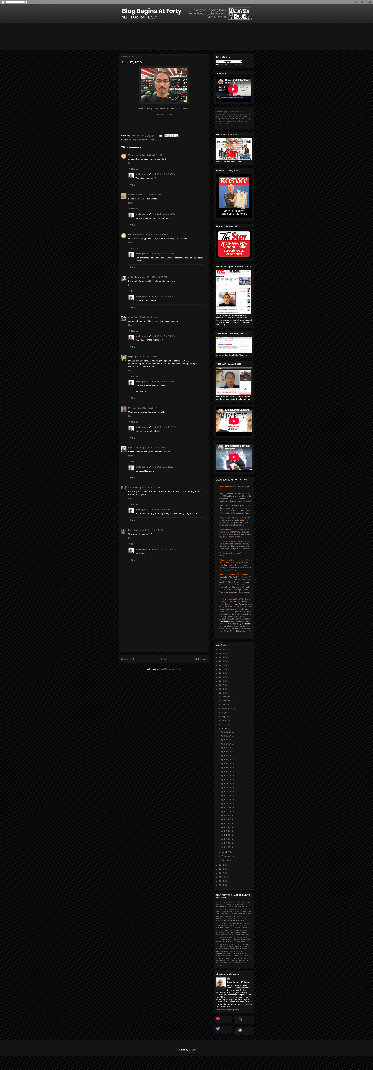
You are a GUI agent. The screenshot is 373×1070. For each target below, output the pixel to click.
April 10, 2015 (227, 811)
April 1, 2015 (227, 847)
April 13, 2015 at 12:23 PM (146, 357)
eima (130, 317)
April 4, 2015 (227, 835)
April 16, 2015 (227, 787)
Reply (130, 163)
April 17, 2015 (227, 783)
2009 (221, 885)
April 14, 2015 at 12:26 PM (164, 427)
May (224, 724)
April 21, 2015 (227, 767)
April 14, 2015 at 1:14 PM (150, 487)
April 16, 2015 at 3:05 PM (163, 549)
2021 (221, 669)
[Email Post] (160, 135)
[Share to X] (171, 135)
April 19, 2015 (227, 775)
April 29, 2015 (227, 736)
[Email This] (165, 135)
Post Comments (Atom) (170, 669)
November (227, 700)
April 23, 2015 (227, 759)
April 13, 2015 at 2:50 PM (163, 296)
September (227, 708)
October (226, 704)
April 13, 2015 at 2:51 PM (163, 336)
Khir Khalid (133, 530)
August (225, 712)
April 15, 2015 (227, 791)
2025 (221, 653)
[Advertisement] (164, 629)
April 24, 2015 (227, 756)
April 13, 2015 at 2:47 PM (163, 174)
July (224, 716)
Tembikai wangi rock (151, 140)
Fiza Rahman (134, 448)
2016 (221, 689)
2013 (221, 869)
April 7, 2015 (227, 823)
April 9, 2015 (227, 815)
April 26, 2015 (227, 748)
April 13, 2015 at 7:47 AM (149, 194)
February (226, 856)
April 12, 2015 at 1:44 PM (150, 155)
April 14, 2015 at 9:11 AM (153, 448)
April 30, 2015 (227, 732)
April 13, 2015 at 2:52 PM (163, 381)
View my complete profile (227, 1010)
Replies (134, 169)
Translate (237, 64)
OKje (130, 357)
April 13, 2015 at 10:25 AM (154, 277)
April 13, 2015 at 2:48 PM (163, 214)
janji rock (137, 140)
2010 (221, 881)
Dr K (130, 408)
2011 (221, 877)
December (227, 696)
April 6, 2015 (227, 827)
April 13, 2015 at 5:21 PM (145, 408)
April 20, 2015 (227, 771)
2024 (221, 657)
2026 (221, 649)
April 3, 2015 (227, 839)
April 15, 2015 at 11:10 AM (164, 509)
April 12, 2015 (227, 803)
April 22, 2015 (227, 763)
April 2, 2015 (227, 843)
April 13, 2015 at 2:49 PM (163, 253)
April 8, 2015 (227, 819)
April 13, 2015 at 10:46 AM (146, 317)
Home (164, 659)
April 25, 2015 (227, 751)
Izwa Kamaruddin (136, 234)
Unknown (133, 155)
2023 (221, 661)
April (224, 728)
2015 (221, 693)
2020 (221, 673)
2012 (221, 873)
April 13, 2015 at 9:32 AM (157, 234)
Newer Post (127, 659)
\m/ (130, 140)
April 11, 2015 (227, 807)
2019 (221, 677)
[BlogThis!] (168, 135)
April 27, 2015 (227, 744)
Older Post (201, 659)
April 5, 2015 (227, 831)
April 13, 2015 (227, 799)
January (226, 860)
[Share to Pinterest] (177, 135)
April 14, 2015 (227, 795)
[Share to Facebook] (174, 135)
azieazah (132, 194)
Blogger (192, 1050)
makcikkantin (134, 277)
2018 (221, 681)
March (225, 852)
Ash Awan (133, 487)
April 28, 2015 (227, 740)
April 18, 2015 (227, 779)
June (224, 720)
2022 (221, 665)
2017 (221, 685)
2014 (221, 865)
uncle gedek (142, 174)
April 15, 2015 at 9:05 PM (151, 530)
